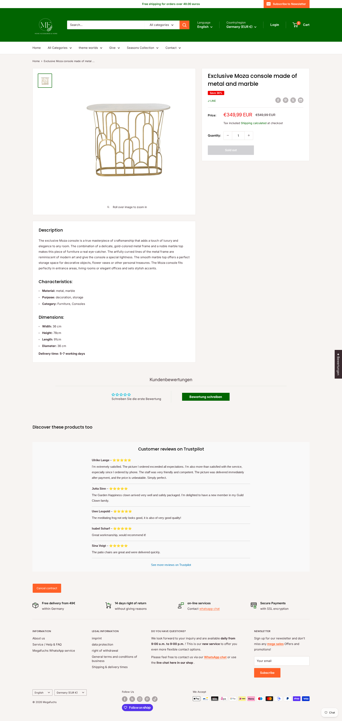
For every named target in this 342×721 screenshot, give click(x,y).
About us (38, 638)
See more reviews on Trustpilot (171, 564)
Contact (171, 48)
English (39, 692)
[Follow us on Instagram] (139, 699)
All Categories (57, 48)
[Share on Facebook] (278, 100)
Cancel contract (47, 588)
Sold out (231, 150)
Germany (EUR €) (67, 692)
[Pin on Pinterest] (285, 100)
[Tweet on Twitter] (293, 100)
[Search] (184, 25)
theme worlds (88, 48)
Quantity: (214, 135)
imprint (97, 638)
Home (36, 48)
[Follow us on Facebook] (124, 699)
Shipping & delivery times (110, 667)
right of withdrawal (105, 650)
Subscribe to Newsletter (289, 4)
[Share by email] (300, 100)
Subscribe (267, 673)
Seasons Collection (140, 48)
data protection (102, 644)
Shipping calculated (254, 122)
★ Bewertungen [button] (338, 364)
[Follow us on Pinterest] (147, 699)
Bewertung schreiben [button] (205, 397)
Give (112, 48)
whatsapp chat (209, 609)
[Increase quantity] (249, 135)
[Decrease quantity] (228, 135)
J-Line (212, 100)
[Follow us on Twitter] (132, 699)
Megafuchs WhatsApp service (53, 650)
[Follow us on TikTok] (155, 699)
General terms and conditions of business (114, 659)
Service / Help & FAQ (47, 644)
